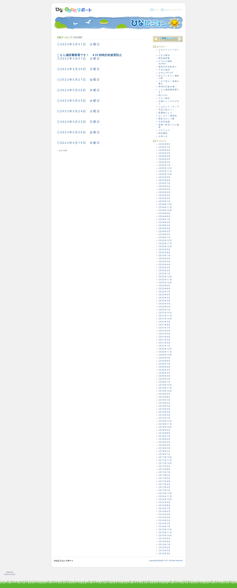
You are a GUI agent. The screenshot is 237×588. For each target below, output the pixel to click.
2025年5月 (165, 189)
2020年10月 (165, 355)
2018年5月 (165, 442)
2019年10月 (165, 391)
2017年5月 (165, 478)
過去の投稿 (62, 150)
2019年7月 (165, 400)
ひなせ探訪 (164, 55)
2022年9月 (165, 285)
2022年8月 (165, 289)
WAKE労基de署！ (168, 87)
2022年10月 (165, 282)
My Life (163, 95)
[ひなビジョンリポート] (74, 11)
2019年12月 (165, 385)
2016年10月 (165, 499)
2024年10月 (165, 210)
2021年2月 (165, 343)
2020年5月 (165, 370)
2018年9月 (165, 430)
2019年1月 (165, 418)
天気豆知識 (164, 122)
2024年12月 (165, 204)
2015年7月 (165, 544)
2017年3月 (165, 484)
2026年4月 (165, 156)
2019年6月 (165, 403)
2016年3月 (165, 520)
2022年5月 (165, 298)
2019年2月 (165, 415)
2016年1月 (165, 526)
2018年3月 (165, 448)
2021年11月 (165, 316)
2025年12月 (165, 168)
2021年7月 (165, 328)
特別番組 (163, 133)
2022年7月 (165, 292)
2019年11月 (165, 388)
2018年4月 (165, 445)
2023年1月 (165, 273)
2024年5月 (165, 225)
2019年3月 (165, 412)
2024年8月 (165, 216)
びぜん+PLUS (166, 73)
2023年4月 (165, 264)
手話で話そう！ (167, 110)
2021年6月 (165, 331)
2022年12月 (165, 276)
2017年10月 (165, 463)
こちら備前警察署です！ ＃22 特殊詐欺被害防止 (89, 55)
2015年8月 (165, 541)
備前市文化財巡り (168, 67)
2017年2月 (165, 487)
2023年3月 (165, 267)
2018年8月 (165, 433)
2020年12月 (165, 349)
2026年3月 (165, 159)
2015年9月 (165, 538)
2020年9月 (165, 358)
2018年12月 (165, 421)
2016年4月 (165, 517)
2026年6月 (165, 150)
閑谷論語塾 (164, 58)
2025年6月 (165, 186)
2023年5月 (165, 261)
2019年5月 (165, 406)
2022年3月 (165, 304)
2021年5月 (165, 334)
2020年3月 (165, 376)
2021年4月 (165, 337)
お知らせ (163, 136)
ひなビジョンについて (173, 10)
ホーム (156, 10)
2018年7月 (165, 436)
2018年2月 (165, 451)
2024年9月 (165, 213)
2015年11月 (165, 532)
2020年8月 (165, 361)
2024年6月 (165, 222)
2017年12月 (165, 457)
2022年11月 (165, 279)
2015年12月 (165, 529)
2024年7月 (165, 219)
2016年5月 (165, 514)
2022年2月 (165, 307)
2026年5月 (165, 153)
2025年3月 (165, 195)
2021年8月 (165, 325)
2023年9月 (165, 249)
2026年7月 (165, 147)
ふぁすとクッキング (169, 107)
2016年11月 (165, 496)
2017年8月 (165, 469)
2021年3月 (165, 340)
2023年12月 (165, 240)
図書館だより (165, 113)
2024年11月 (165, 207)
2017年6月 (165, 475)
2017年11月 (165, 460)
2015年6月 (165, 547)
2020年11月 (165, 352)
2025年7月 (165, 183)
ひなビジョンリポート (63, 561)
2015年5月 (165, 550)
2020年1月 (165, 382)
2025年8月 (165, 180)
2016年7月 (165, 508)
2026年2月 (165, 162)
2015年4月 (165, 553)
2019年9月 (165, 394)
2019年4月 (165, 409)
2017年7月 (165, 472)
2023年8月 (165, 252)
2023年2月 (165, 270)
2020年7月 (165, 364)
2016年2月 (165, 523)
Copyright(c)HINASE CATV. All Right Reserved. (166, 561)
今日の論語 (164, 70)
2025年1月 (165, 201)
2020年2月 (165, 379)
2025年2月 (165, 198)
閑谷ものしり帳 (167, 119)
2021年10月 (165, 319)
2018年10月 (165, 427)
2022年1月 (165, 310)
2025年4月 (165, 192)
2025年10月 (165, 174)
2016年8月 (165, 505)
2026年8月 (165, 144)
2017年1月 (165, 490)
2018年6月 (165, 439)
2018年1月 (165, 454)
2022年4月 (165, 301)
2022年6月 (165, 295)
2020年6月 (165, 367)
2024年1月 (165, 237)
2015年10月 (165, 535)
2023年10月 (165, 246)
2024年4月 (165, 228)
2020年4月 (165, 373)
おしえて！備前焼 (168, 116)
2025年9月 (165, 177)
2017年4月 (165, 481)
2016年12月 (165, 493)
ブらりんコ (164, 130)
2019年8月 (165, 397)
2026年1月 (165, 165)
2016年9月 (165, 502)
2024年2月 (165, 234)
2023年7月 (165, 255)
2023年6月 (165, 258)
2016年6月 (165, 511)
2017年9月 (165, 466)
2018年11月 (165, 424)
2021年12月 (165, 313)
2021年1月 (165, 346)
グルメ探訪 (164, 98)
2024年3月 (165, 231)
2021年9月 (165, 322)
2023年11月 (165, 243)
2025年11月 (165, 171)
